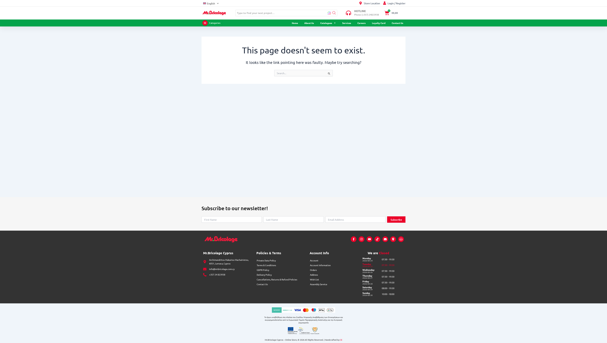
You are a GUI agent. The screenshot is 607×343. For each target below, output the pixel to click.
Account (314, 260)
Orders (313, 270)
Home (295, 23)
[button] (211, 3)
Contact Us (397, 23)
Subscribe (396, 219)
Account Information (320, 265)
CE (341, 339)
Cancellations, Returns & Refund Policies (277, 279)
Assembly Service (318, 284)
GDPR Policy (263, 270)
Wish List (314, 279)
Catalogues (326, 23)
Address (314, 274)
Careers (361, 23)
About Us (309, 23)
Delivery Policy (264, 274)
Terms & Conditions (266, 265)
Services (346, 23)
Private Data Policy (266, 260)
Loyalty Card (378, 23)
